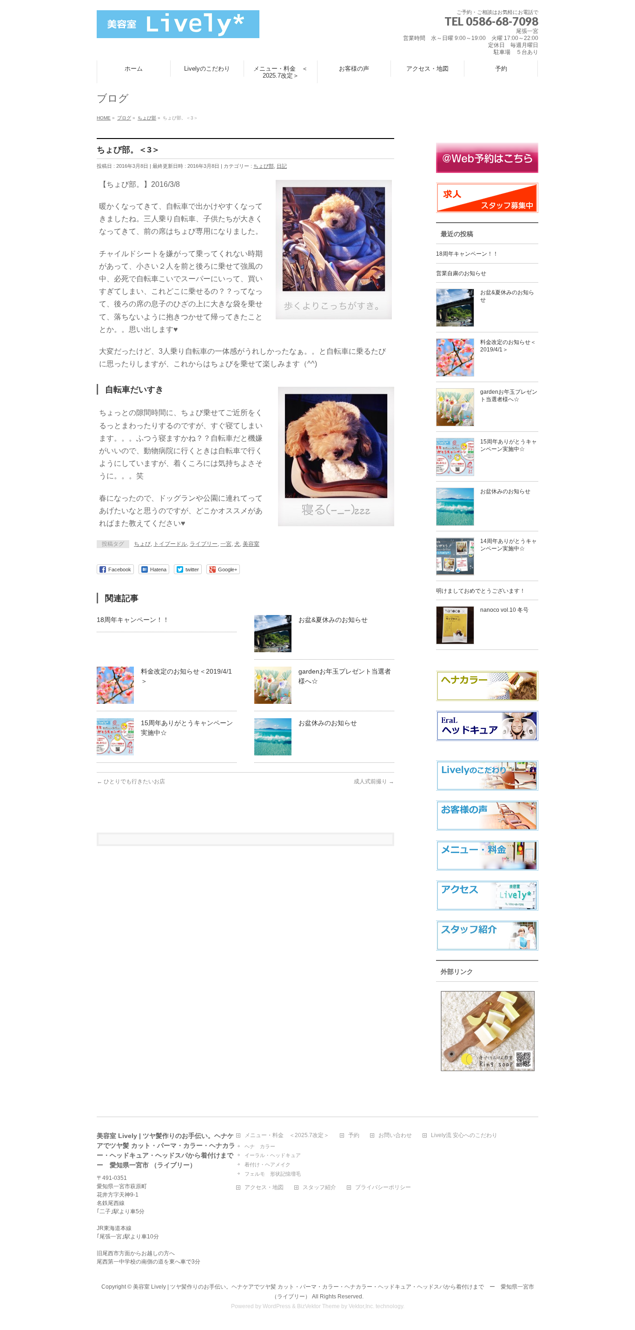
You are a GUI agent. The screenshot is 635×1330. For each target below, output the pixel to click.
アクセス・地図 (264, 1187)
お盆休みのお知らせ (327, 723)
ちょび (142, 544)
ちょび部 (263, 166)
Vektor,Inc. (361, 1306)
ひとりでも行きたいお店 (131, 781)
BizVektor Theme (318, 1306)
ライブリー (204, 544)
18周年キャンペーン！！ (133, 619)
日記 (282, 166)
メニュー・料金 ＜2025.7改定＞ (287, 1135)
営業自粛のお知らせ (461, 273)
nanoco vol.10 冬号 (504, 610)
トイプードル (170, 544)
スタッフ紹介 (319, 1187)
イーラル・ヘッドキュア (273, 1155)
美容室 (251, 544)
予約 (353, 1135)
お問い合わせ (395, 1135)
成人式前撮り (374, 781)
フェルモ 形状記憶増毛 (273, 1174)
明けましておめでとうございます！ (480, 591)
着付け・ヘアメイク (268, 1164)
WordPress (277, 1306)
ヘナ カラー (260, 1146)
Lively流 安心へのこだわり (464, 1135)
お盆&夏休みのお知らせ (333, 619)
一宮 (226, 544)
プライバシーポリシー (383, 1187)
